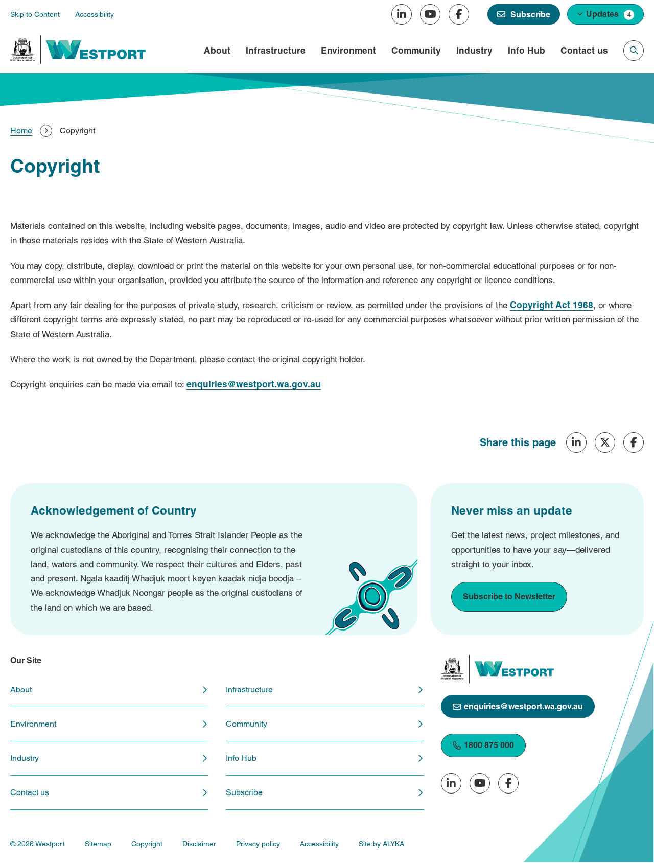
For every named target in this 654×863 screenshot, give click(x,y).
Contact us (584, 50)
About (217, 50)
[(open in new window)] (22, 49)
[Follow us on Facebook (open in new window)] (459, 14)
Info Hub (526, 50)
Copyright (146, 843)
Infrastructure (276, 50)
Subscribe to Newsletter (509, 596)
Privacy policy (258, 843)
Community (416, 50)
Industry (474, 50)
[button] (605, 14)
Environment (348, 50)
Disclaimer (199, 843)
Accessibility (319, 843)
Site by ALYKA (381, 843)
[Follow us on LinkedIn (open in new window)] (401, 14)
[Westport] (96, 49)
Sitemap (98, 843)
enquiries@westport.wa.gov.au (523, 706)
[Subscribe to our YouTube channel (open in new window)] (430, 14)
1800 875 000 (489, 745)
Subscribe (244, 792)
